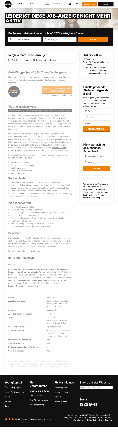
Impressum (109, 420)
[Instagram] (91, 404)
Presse (7, 397)
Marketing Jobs (26, 361)
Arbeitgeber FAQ (37, 405)
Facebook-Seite (59, 147)
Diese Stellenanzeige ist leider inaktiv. (57, 89)
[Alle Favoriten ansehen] (70, 4)
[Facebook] (95, 404)
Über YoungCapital (13, 387)
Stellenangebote (61, 387)
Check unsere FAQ (91, 198)
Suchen (96, 168)
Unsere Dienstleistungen (40, 391)
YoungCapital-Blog (23, 158)
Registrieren (89, 4)
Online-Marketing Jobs (44, 361)
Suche (93, 39)
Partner (8, 401)
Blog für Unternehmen (39, 400)
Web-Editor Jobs (63, 361)
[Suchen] (77, 4)
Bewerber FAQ (61, 401)
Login (105, 4)
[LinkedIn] (86, 404)
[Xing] (82, 404)
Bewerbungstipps (62, 392)
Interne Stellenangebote (15, 392)
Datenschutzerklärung (95, 420)
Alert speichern (96, 129)
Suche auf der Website (95, 382)
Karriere (58, 397)
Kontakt (46, 4)
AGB (84, 420)
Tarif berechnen (36, 395)
